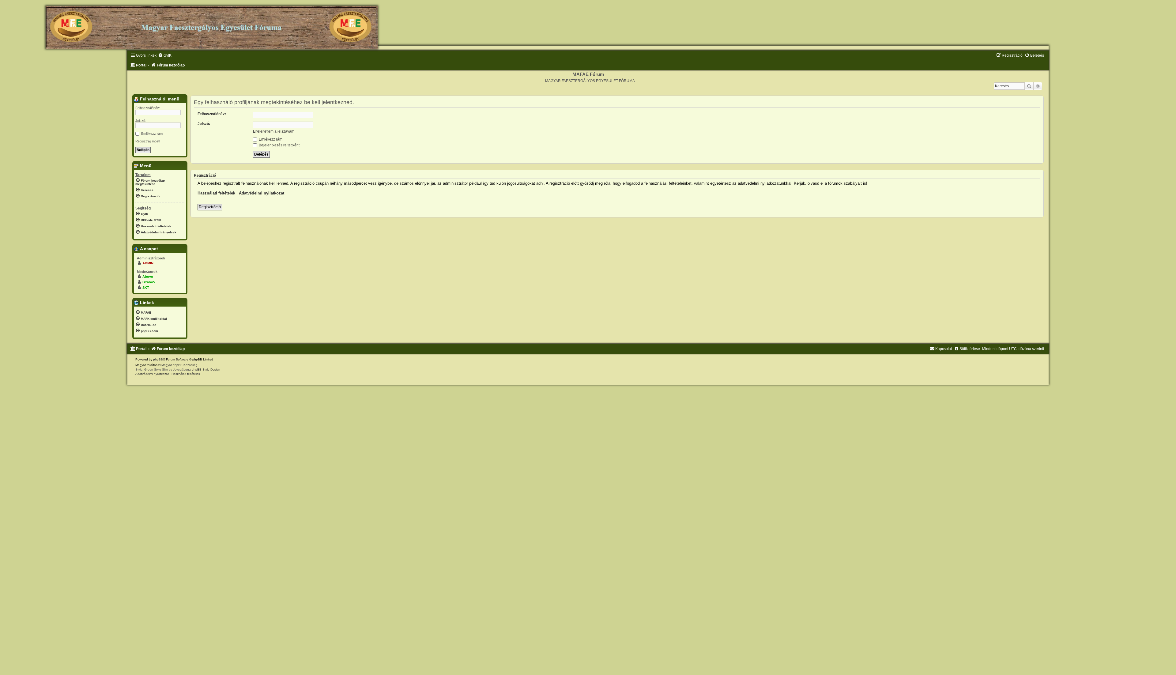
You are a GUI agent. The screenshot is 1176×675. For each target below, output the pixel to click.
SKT (145, 287)
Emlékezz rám (270, 139)
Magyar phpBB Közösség (179, 365)
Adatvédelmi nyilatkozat (261, 193)
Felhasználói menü (159, 98)
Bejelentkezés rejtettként (279, 145)
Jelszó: (204, 124)
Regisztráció (210, 207)
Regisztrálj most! (147, 141)
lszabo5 (148, 282)
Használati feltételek (216, 193)
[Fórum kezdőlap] (212, 25)
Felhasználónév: (212, 114)
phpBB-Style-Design (206, 369)
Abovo (147, 276)
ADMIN (147, 263)
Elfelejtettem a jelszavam (273, 131)
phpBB (158, 359)
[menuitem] (165, 55)
